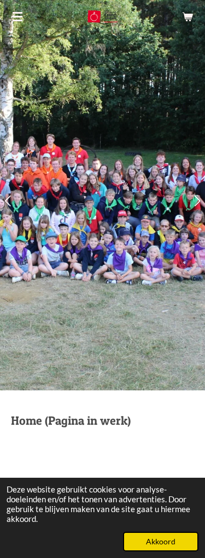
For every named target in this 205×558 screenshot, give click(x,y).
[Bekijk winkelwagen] (187, 16)
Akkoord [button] (160, 541)
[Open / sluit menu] (17, 16)
